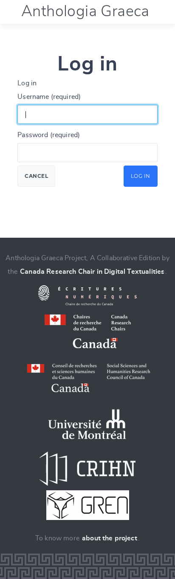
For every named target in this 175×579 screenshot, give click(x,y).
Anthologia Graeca (85, 11)
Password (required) (48, 135)
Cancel (36, 176)
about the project (109, 538)
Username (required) (49, 96)
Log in (140, 176)
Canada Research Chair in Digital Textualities (92, 271)
